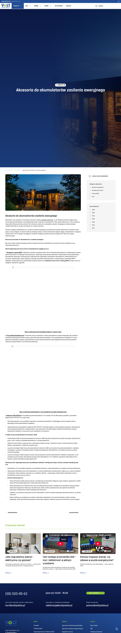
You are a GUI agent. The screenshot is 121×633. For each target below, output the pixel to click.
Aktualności (17, 170)
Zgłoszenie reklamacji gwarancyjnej (72, 625)
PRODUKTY (16, 6)
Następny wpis (73, 512)
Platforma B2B (38, 628)
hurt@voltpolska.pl (15, 605)
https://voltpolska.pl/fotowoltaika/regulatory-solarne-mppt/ (43, 332)
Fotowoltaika (95, 193)
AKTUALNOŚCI (58, 6)
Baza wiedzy (94, 625)
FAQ (91, 628)
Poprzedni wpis (12, 512)
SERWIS (36, 6)
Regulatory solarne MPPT (15, 252)
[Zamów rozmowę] (116, 628)
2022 (93, 222)
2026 (93, 212)
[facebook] (119, 1)
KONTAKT (68, 6)
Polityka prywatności (96, 632)
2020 (93, 209)
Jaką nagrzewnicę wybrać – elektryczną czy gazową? (19, 558)
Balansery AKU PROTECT (14, 415)
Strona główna (8, 170)
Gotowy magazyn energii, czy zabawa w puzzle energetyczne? (97, 558)
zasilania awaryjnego (47, 220)
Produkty (36, 625)
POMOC (46, 6)
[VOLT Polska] (5, 6)
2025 (93, 215)
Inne (93, 196)
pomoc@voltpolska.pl (97, 605)
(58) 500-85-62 (6, 1)
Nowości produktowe (97, 187)
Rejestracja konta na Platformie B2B (44, 632)
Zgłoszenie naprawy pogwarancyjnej (72, 628)
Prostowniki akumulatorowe (15, 335)
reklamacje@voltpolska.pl (59, 605)
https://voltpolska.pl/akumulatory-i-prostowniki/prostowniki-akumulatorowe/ (43, 412)
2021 (93, 228)
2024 (93, 219)
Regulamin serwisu (67, 632)
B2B (27, 6)
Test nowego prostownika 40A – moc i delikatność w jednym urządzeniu (59, 560)
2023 (93, 225)
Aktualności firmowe (97, 190)
